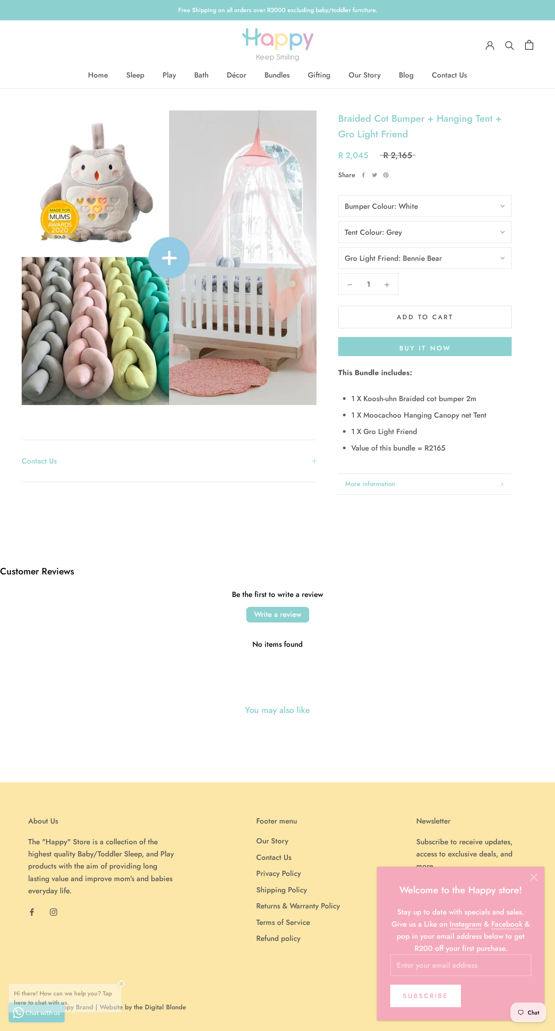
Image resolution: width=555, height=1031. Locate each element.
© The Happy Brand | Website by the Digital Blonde (110, 1007)
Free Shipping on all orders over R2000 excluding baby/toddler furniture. (277, 10)
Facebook (506, 924)
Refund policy (278, 938)
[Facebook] (363, 175)
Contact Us (449, 75)
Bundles (277, 75)
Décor (236, 75)
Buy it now (425, 348)
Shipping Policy (281, 890)
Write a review (277, 614)
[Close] (534, 877)
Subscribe (425, 996)
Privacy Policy (278, 873)
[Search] (509, 44)
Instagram (466, 924)
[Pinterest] (385, 175)
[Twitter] (374, 175)
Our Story (365, 75)
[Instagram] (53, 911)
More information (370, 484)
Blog (406, 75)
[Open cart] (529, 45)
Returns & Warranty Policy (298, 906)
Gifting (319, 75)
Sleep (135, 75)
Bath (201, 75)
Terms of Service (283, 922)
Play (169, 75)
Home (98, 75)
